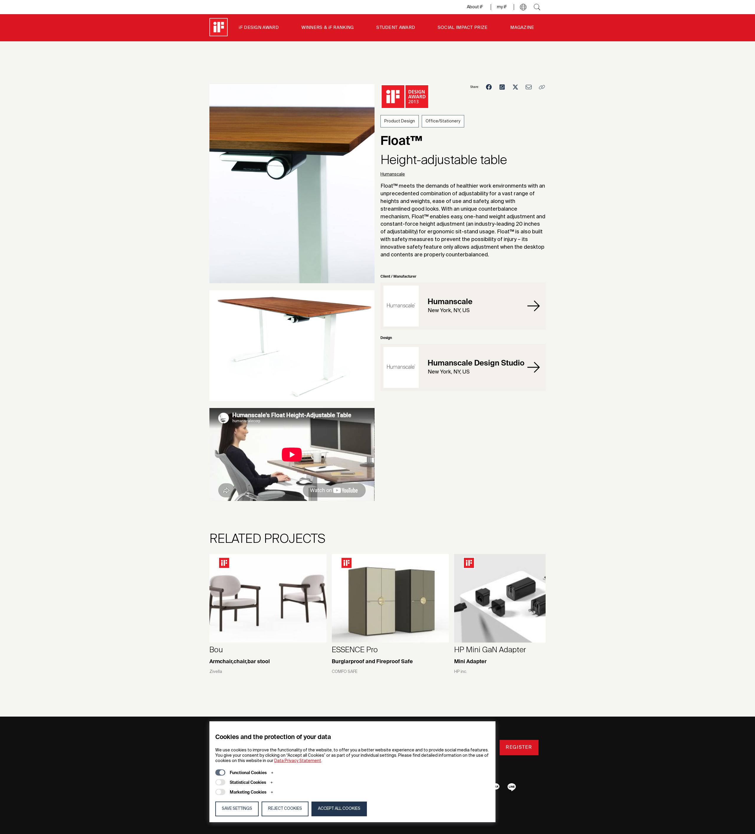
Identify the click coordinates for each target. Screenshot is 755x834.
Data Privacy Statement (297, 761)
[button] (523, 7)
